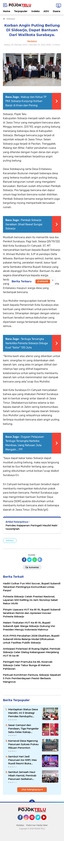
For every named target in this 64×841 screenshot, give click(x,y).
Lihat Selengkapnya (31, 789)
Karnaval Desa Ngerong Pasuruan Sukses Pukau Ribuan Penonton (23, 744)
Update (43, 281)
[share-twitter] (29, 559)
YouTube (46, 821)
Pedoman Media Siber (37, 825)
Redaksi (20, 825)
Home (6, 11)
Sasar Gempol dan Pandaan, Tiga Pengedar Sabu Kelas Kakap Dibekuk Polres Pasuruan (23, 728)
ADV (46, 11)
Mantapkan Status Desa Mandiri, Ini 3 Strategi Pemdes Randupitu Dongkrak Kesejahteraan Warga (23, 713)
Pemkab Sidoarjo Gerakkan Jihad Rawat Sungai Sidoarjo (23, 224)
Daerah (57, 11)
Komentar (33, 567)
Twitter (39, 821)
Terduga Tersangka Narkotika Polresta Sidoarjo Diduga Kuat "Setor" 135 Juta (26, 343)
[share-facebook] (24, 559)
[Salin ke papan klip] (40, 559)
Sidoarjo (10, 540)
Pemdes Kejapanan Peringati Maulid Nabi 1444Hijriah (31, 527)
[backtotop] (32, 802)
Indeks (35, 11)
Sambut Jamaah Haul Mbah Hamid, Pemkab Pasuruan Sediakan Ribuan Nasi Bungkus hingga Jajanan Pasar (22, 775)
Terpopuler (20, 11)
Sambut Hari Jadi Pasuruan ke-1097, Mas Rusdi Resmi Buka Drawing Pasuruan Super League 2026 (23, 760)
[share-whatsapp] (34, 559)
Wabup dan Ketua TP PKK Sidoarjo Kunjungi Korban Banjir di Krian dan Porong (25, 101)
